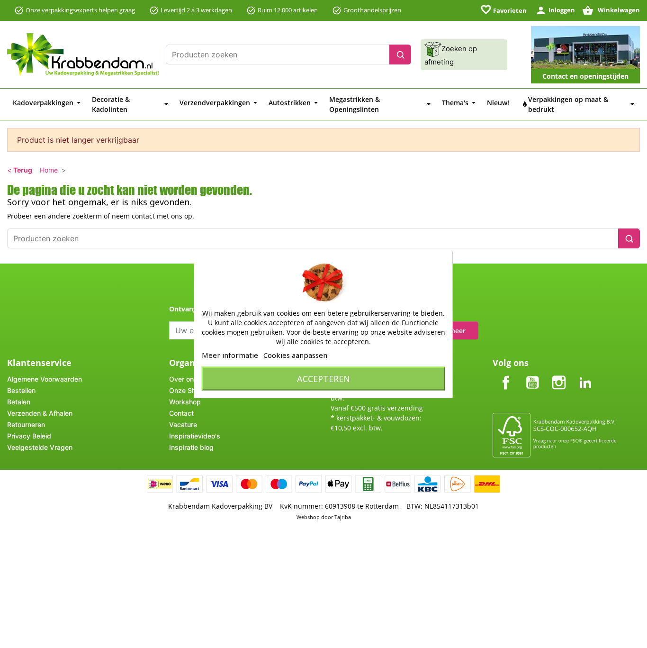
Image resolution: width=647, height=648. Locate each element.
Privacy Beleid (29, 436)
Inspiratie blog (191, 447)
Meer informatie (230, 354)
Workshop (185, 402)
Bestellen (21, 390)
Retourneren (26, 424)
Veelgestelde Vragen (39, 447)
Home (49, 170)
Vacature (183, 424)
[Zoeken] (400, 54)
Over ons (183, 379)
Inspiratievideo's (194, 436)
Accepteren (323, 378)
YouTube (532, 374)
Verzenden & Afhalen (39, 413)
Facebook (505, 374)
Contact (181, 413)
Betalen (18, 402)
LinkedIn (585, 374)
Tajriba (342, 516)
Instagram (558, 374)
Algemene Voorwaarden (44, 379)
